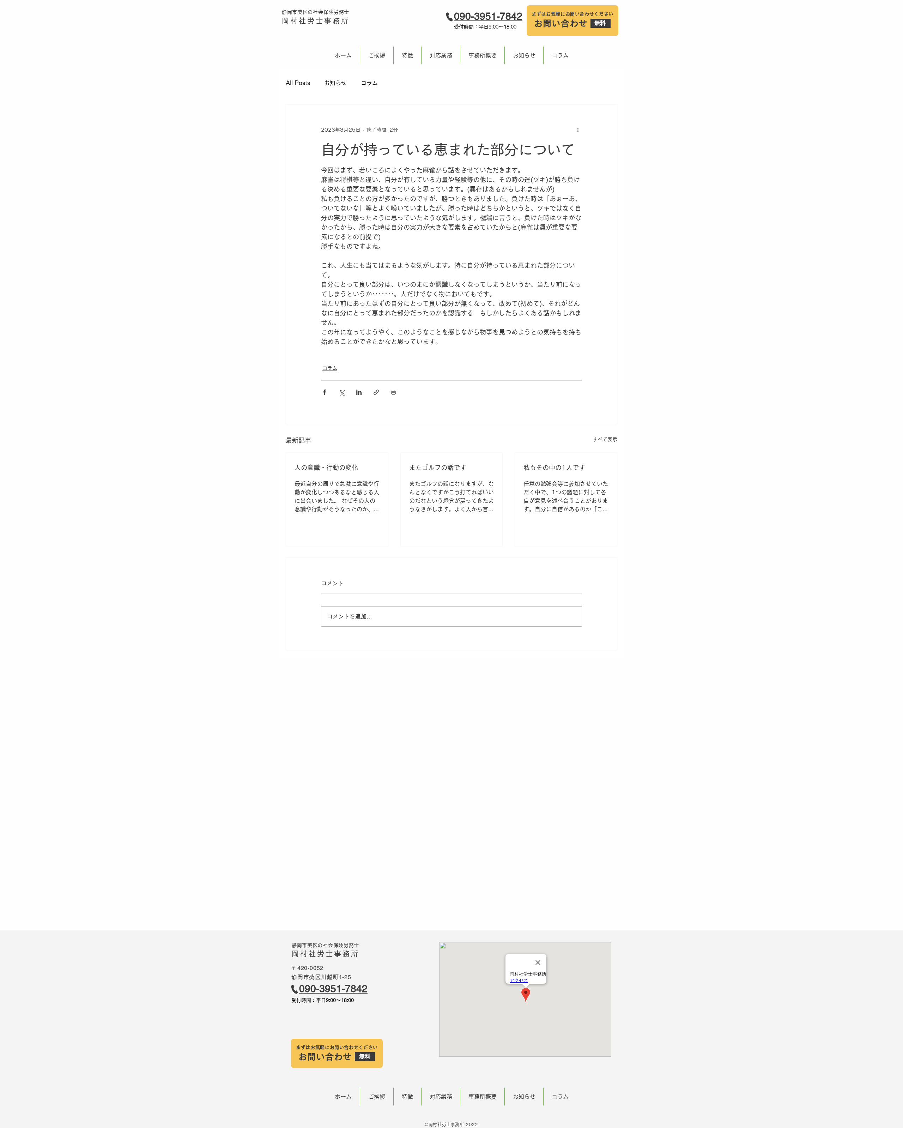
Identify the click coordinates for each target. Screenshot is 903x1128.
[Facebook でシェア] (324, 392)
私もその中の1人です (554, 467)
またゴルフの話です (437, 467)
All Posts (298, 83)
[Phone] (449, 17)
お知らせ (335, 83)
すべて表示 (605, 439)
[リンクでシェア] (376, 392)
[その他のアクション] (578, 130)
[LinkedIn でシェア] (359, 392)
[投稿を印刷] (393, 392)
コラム (369, 83)
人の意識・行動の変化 (326, 467)
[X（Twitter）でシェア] (341, 392)
